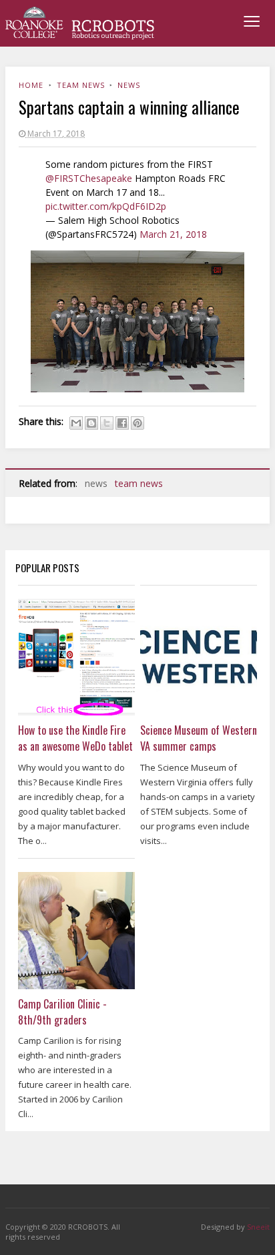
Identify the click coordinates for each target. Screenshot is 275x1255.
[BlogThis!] (91, 423)
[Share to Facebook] (122, 423)
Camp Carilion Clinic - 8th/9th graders (62, 1012)
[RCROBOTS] (79, 23)
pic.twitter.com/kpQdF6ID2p (105, 206)
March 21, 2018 (173, 234)
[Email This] (76, 423)
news (128, 85)
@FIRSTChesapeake (88, 178)
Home (31, 85)
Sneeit (258, 1227)
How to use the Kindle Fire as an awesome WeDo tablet (75, 738)
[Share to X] (106, 423)
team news (81, 85)
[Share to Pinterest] (137, 423)
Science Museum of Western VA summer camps (198, 738)
